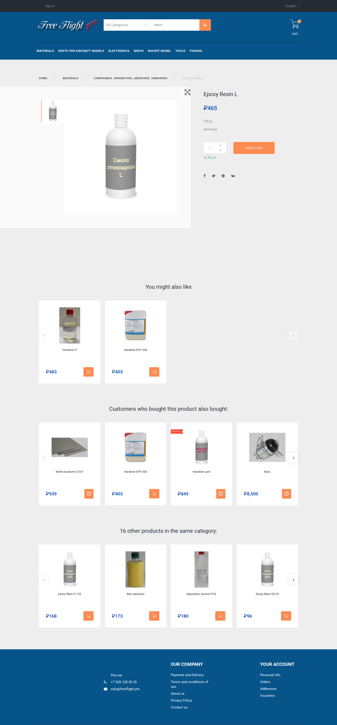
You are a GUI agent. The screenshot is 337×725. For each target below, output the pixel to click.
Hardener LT (69, 350)
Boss (267, 471)
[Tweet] (213, 176)
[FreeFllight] (67, 25)
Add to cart (254, 148)
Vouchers (267, 696)
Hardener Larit (201, 471)
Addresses (268, 689)
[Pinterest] (223, 176)
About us (178, 694)
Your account (277, 664)
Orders (265, 682)
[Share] (205, 176)
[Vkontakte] (233, 176)
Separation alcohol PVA (201, 594)
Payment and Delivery (187, 675)
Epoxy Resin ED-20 (267, 594)
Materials (45, 51)
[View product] (89, 494)
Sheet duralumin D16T (69, 471)
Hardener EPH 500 (135, 350)
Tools (180, 51)
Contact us (179, 707)
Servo (139, 51)
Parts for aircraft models (81, 51)
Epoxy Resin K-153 (69, 594)
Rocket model (159, 51)
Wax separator (136, 594)
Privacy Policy (181, 700)
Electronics (119, 51)
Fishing (196, 51)
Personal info (270, 675)
